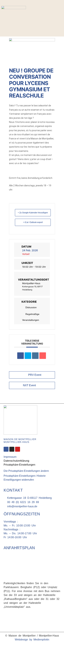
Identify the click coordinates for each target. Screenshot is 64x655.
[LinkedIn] (35, 355)
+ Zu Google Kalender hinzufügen (33, 213)
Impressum (10, 456)
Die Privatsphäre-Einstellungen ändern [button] (26, 470)
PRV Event (34, 374)
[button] (59, 21)
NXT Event (29, 385)
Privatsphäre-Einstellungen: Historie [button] (25, 475)
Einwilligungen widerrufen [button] (19, 479)
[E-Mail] (42, 355)
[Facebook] (56, 13)
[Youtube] (17, 449)
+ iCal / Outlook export (33, 222)
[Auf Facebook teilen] (20, 355)
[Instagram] (61, 13)
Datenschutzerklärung (16, 460)
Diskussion (31, 307)
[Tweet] (28, 355)
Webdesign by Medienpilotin (32, 639)
